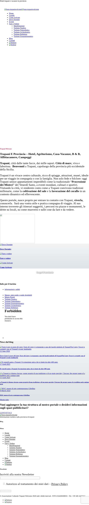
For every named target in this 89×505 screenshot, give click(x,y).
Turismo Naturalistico (21, 30)
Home (11, 13)
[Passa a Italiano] (8, 500)
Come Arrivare (14, 18)
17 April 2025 (5, 364)
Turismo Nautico (20, 28)
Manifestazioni (19, 26)
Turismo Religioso (20, 34)
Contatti (12, 41)
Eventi (11, 22)
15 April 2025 (5, 378)
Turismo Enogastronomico (23, 36)
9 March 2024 (5, 391)
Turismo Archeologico (22, 32)
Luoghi (11, 15)
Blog (11, 38)
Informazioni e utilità (12, 289)
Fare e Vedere (14, 24)
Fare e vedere (5, 258)
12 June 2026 (5, 351)
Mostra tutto (4, 400)
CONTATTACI (6, 413)
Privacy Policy (59, 483)
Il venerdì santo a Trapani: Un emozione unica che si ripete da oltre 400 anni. (25, 369)
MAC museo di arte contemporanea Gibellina (15, 395)
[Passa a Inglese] (12, 45)
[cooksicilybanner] (17, 242)
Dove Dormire (14, 20)
